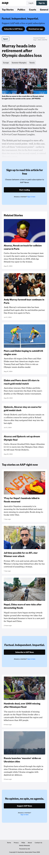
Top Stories (8, 9)
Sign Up (42, 3)
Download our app (36, 29)
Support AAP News (24, 806)
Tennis (32, 62)
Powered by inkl (24, 849)
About (30, 842)
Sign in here (31, 197)
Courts (32, 9)
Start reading (24, 190)
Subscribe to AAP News (13, 29)
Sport (5, 39)
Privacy (16, 842)
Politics (21, 9)
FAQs (23, 842)
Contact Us (38, 842)
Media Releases (24, 845)
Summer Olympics (19, 62)
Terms (9, 842)
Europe (6, 62)
